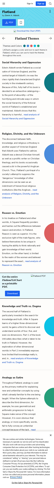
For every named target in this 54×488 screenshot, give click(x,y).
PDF (10, 22)
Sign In (30, 3)
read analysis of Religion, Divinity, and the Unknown (20, 193)
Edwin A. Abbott (12, 15)
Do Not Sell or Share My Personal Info (27, 483)
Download (12, 293)
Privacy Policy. (16, 477)
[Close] (51, 435)
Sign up (40, 3)
